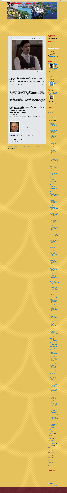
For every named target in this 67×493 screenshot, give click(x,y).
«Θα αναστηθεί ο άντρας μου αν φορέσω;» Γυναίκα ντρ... (53, 152)
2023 (50, 114)
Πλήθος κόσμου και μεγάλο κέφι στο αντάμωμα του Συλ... (54, 189)
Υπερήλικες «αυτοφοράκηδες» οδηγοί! (53, 394)
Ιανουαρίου (52, 445)
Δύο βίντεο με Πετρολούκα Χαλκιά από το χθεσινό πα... (54, 194)
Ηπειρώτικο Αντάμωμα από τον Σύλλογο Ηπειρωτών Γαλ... (54, 214)
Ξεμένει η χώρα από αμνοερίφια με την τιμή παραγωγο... (53, 359)
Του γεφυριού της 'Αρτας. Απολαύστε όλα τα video (53, 232)
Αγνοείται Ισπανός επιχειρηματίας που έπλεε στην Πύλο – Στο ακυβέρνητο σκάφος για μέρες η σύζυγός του (53, 76)
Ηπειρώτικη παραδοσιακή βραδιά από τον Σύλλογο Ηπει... (54, 367)
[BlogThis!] (29, 135)
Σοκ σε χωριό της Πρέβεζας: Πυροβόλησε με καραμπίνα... (53, 163)
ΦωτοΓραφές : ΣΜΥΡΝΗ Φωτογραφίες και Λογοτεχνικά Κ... (53, 340)
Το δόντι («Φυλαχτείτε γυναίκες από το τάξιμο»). (54, 430)
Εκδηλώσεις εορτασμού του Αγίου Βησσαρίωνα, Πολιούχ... (54, 325)
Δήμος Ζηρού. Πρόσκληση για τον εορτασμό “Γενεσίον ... (54, 401)
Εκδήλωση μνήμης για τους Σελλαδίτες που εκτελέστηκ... (54, 178)
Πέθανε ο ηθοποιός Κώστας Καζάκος (53, 317)
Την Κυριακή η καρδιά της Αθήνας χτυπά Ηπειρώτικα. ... (54, 170)
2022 (50, 115)
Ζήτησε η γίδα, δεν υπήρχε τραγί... (53, 211)
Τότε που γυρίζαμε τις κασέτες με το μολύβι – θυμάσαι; (54, 418)
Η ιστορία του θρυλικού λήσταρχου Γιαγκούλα (54, 235)
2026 (50, 109)
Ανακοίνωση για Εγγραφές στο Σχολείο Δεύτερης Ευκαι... (53, 309)
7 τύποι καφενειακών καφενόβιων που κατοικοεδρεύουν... (53, 288)
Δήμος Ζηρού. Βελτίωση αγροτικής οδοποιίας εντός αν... (54, 378)
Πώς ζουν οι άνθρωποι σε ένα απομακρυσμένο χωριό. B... (54, 175)
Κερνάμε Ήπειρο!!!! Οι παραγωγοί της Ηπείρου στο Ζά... (54, 128)
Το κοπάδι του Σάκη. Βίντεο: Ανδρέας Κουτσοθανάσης (53, 131)
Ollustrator (38, 490)
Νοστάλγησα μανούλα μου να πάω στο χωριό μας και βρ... (54, 198)
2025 (50, 110)
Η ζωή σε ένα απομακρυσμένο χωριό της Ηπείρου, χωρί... (54, 254)
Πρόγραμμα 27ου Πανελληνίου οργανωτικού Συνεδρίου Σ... (53, 147)
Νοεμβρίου (52, 118)
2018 (50, 452)
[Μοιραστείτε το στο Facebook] (31, 135)
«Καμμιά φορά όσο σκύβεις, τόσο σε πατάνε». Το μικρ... (53, 276)
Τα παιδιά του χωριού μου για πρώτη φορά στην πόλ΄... (54, 382)
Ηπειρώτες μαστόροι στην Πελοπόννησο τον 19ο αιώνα (54, 273)
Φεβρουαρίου (52, 443)
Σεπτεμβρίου (52, 122)
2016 (50, 455)
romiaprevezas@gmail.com (53, 56)
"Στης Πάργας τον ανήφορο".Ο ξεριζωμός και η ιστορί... (53, 313)
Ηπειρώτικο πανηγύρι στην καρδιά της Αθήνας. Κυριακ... (54, 182)
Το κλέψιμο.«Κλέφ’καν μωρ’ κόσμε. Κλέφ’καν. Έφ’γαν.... (54, 343)
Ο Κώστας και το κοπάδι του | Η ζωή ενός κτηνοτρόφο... (54, 328)
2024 (50, 112)
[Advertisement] (33, 26)
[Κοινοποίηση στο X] (30, 135)
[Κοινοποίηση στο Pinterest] (32, 135)
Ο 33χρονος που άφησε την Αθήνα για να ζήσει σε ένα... (54, 143)
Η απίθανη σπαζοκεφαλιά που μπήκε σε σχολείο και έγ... (54, 354)
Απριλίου (52, 440)
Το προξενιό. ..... (53, 294)
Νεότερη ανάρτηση (13, 146)
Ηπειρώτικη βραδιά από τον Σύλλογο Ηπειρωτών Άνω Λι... (54, 332)
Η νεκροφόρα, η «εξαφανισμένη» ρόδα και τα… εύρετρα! (54, 282)
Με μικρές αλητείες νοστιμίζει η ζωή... (53, 428)
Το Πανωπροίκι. (53, 247)
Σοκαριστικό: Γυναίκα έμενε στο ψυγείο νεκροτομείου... (53, 404)
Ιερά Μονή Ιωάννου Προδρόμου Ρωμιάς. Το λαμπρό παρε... (54, 292)
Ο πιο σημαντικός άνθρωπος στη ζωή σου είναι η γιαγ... (54, 266)
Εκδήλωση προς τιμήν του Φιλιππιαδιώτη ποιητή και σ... (54, 241)
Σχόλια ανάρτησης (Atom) (17, 148)
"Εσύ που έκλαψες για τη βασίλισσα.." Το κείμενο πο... (54, 258)
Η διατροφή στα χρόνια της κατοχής (54, 425)
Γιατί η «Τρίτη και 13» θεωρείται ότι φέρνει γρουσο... (54, 297)
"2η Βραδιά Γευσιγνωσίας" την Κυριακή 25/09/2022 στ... (54, 301)
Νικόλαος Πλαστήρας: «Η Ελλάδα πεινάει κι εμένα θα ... (54, 415)
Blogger (44, 490)
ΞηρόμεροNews (52, 63)
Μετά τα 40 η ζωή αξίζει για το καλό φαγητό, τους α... (54, 208)
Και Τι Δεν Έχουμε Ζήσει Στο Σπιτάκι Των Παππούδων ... (54, 136)
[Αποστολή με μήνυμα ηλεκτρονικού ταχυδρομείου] (28, 135)
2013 (50, 460)
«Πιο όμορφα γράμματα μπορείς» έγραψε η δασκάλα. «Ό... (54, 140)
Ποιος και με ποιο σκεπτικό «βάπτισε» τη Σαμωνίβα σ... (54, 185)
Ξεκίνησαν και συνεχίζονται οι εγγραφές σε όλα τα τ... (54, 262)
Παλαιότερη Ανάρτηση (40, 146)
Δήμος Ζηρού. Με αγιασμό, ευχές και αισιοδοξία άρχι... (53, 335)
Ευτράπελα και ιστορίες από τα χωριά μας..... (54, 160)
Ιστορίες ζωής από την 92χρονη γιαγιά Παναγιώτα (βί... (54, 397)
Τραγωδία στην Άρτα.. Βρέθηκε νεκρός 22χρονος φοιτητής (54, 411)
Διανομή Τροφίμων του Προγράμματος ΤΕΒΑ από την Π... (54, 245)
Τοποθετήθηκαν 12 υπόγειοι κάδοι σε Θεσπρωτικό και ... (53, 124)
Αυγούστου (52, 433)
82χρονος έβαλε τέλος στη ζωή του (54, 375)
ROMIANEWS (51, 483)
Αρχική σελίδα (26, 146)
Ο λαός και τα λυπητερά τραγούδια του (54, 350)
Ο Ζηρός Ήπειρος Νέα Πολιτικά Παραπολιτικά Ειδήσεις (53, 93)
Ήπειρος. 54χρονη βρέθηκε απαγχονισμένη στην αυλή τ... (54, 320)
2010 (50, 465)
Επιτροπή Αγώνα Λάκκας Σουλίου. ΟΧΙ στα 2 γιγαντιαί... (54, 250)
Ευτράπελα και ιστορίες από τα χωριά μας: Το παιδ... (54, 228)
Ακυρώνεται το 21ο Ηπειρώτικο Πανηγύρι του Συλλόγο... (54, 370)
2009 (50, 467)
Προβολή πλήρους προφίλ (52, 485)
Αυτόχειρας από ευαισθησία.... (53, 279)
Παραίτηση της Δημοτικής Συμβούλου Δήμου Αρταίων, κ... (54, 238)
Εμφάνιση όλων (57, 103)
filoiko (50, 89)
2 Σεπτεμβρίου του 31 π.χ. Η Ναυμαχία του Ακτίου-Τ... (54, 422)
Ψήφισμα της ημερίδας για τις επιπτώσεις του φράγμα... (54, 218)
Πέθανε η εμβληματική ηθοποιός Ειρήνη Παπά (54, 305)
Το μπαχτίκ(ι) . (52, 191)
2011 (50, 463)
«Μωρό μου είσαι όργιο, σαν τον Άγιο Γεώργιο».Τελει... (54, 221)
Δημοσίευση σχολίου (14, 141)
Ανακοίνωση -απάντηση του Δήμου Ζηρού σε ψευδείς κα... (54, 205)
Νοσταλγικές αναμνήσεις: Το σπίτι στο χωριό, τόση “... (54, 201)
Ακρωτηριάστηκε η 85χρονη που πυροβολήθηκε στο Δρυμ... (53, 156)
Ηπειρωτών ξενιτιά (53, 356)
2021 (50, 447)
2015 (50, 457)
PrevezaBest (51, 81)
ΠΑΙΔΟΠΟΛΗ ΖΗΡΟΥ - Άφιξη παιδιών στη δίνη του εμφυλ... (54, 390)
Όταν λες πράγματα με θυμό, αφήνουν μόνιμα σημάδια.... (54, 385)
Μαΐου (51, 438)
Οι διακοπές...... (52, 373)
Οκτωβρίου (52, 120)
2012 (50, 462)
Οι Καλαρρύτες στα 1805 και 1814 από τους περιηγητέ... (53, 347)
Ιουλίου (51, 435)
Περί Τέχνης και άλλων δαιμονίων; (54, 285)
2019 (50, 450)
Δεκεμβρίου (52, 117)
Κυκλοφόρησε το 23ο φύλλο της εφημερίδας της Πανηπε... (54, 225)
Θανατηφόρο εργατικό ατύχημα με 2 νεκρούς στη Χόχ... (54, 408)
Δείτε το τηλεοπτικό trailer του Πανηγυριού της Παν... (54, 167)
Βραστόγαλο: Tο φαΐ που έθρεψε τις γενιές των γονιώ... (54, 269)
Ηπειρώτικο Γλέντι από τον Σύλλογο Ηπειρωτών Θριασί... (54, 362)
